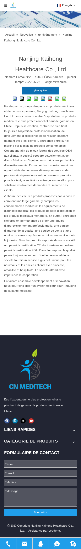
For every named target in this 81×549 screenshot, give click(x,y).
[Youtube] (31, 420)
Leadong (54, 530)
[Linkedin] (15, 420)
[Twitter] (23, 420)
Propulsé (61, 81)
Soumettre (40, 512)
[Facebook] (7, 420)
